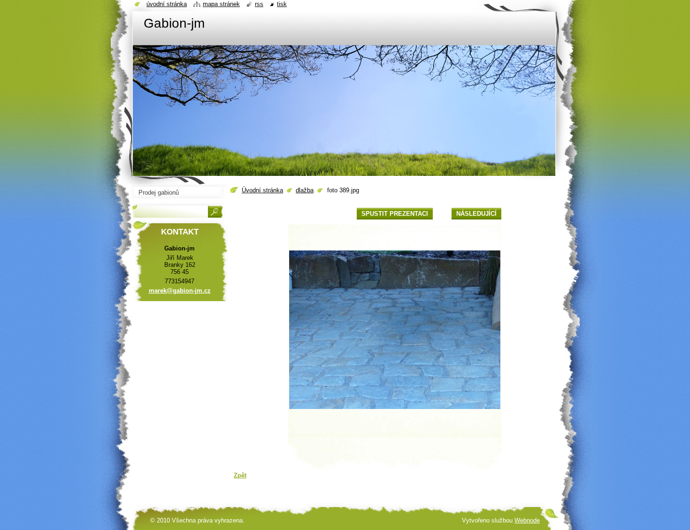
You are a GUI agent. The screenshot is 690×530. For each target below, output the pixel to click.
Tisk (282, 4)
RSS (259, 4)
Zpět (240, 475)
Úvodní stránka (262, 190)
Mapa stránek (221, 4)
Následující (476, 213)
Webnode (527, 520)
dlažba (305, 190)
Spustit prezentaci (394, 213)
